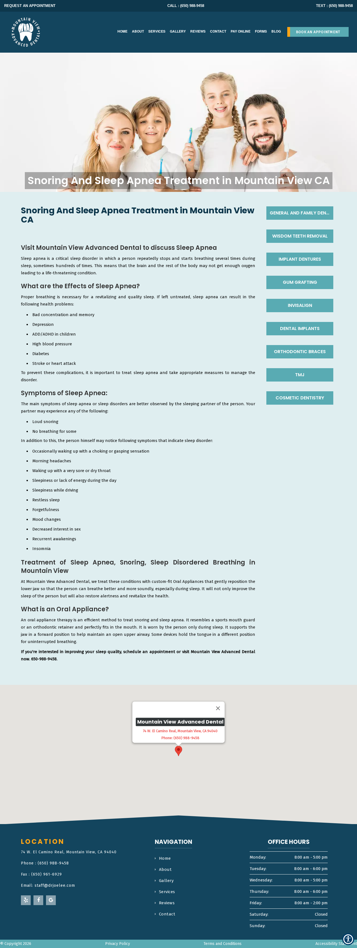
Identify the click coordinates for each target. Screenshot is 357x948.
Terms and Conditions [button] (223, 943)
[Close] (218, 708)
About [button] (138, 31)
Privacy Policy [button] (117, 943)
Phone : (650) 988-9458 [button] (45, 863)
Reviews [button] (198, 31)
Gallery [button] (178, 31)
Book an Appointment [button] (318, 32)
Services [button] (156, 31)
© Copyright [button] (15, 943)
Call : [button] (185, 6)
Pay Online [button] (240, 31)
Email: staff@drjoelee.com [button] (48, 885)
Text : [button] (334, 6)
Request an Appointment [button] (30, 6)
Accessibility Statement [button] (336, 943)
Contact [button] (218, 31)
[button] (29, 32)
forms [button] (261, 31)
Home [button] (122, 31)
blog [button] (276, 31)
